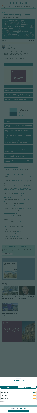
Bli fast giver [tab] (9, 387)
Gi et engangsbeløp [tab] (27, 387)
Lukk (18, 411)
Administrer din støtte (22, 408)
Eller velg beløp (2, 401)
